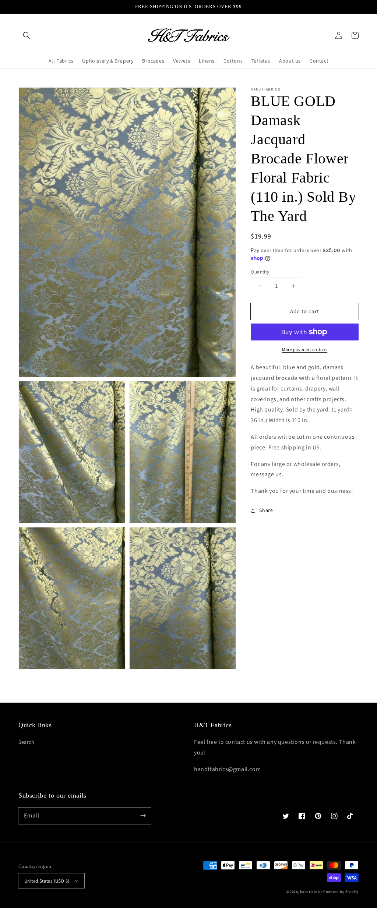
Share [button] (266, 510)
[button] (26, 35)
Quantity (260, 272)
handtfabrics (311, 891)
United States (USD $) (46, 881)
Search (26, 742)
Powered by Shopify (341, 891)
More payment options (304, 349)
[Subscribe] (143, 816)
